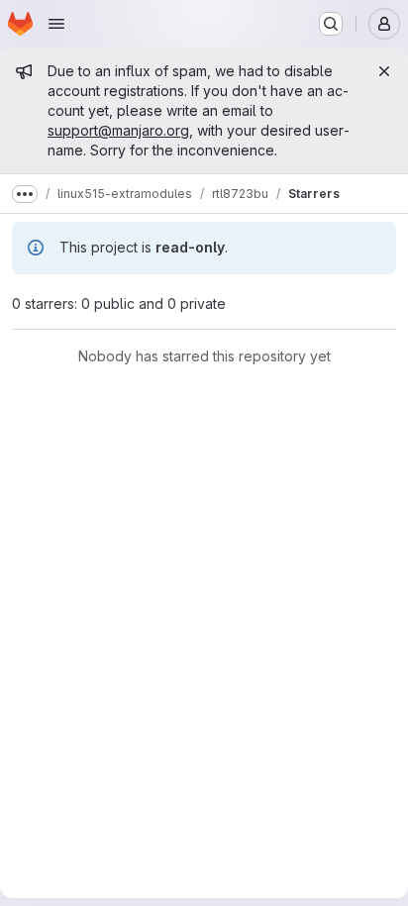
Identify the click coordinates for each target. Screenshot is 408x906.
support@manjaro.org (118, 130)
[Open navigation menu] (56, 24)
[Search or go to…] (331, 24)
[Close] (384, 71)
